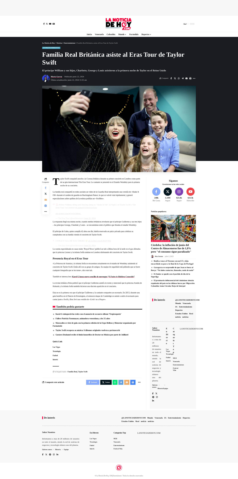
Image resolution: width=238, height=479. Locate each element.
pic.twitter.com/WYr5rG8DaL (68, 214)
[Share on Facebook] (171, 78)
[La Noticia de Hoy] (119, 24)
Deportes (179, 310)
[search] (180, 24)
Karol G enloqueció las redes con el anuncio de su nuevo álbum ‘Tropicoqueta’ (88, 314)
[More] (194, 78)
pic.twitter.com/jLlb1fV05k (99, 241)
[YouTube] (50, 24)
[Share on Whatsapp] (178, 78)
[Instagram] (179, 195)
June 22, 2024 (90, 218)
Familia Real (72, 372)
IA (176, 307)
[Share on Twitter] (175, 78)
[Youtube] (190, 195)
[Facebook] (44, 24)
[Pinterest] (153, 397)
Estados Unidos (181, 314)
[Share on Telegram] (182, 78)
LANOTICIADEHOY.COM (191, 329)
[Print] (190, 78)
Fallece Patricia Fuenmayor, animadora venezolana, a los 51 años (83, 318)
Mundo (178, 303)
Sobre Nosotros (156, 329)
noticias (185, 317)
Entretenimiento (51, 48)
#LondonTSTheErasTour (86, 208)
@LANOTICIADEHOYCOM (160, 241)
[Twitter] (46, 24)
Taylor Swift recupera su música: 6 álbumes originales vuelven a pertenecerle (88, 330)
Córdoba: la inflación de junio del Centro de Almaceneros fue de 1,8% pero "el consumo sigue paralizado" (171, 248)
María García (56, 77)
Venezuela (187, 303)
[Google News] (53, 24)
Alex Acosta (159, 256)
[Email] (186, 78)
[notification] (176, 24)
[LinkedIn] (153, 401)
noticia (178, 317)
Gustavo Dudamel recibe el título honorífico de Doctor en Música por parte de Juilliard (92, 335)
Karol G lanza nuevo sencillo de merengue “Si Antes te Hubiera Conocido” (103, 277)
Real (191, 314)
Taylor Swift (83, 372)
